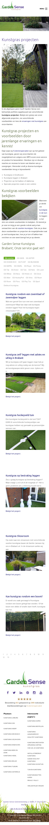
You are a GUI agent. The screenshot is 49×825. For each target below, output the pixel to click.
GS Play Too (26, 281)
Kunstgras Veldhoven (12, 739)
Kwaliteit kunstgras (35, 737)
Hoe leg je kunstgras (35, 748)
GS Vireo (29, 277)
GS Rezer (38, 277)
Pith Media (37, 821)
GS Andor (15, 270)
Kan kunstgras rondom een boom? (24, 596)
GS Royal (27, 266)
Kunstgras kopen (33, 721)
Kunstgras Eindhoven (12, 745)
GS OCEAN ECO (10, 262)
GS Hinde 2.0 (27, 274)
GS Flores (37, 266)
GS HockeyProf (18, 277)
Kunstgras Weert (10, 728)
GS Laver (40, 270)
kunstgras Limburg (11, 718)
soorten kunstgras (25, 228)
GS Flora (16, 281)
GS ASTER (30, 258)
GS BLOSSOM (33, 262)
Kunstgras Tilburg (11, 766)
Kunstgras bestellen (35, 726)
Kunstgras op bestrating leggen (23, 475)
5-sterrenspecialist (21, 151)
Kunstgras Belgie (10, 761)
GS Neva (16, 274)
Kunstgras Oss (9, 723)
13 (8, 657)
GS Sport (36, 281)
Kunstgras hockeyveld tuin (20, 415)
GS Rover (7, 281)
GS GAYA (20, 258)
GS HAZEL (18, 266)
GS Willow (7, 274)
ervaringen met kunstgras (32, 121)
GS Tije (6, 270)
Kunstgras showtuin (35, 764)
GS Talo (23, 270)
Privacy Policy (33, 780)
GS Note (31, 270)
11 (43, 654)
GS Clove (37, 274)
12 (4, 657)
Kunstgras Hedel (10, 756)
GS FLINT (22, 262)
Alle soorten (9, 258)
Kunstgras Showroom (17, 536)
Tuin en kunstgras (34, 769)
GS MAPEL (8, 266)
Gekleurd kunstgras (11, 285)
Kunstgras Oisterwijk (12, 772)
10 (38, 654)
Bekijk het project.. (13, 336)
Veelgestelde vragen (35, 786)
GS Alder (7, 277)
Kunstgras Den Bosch (12, 734)
